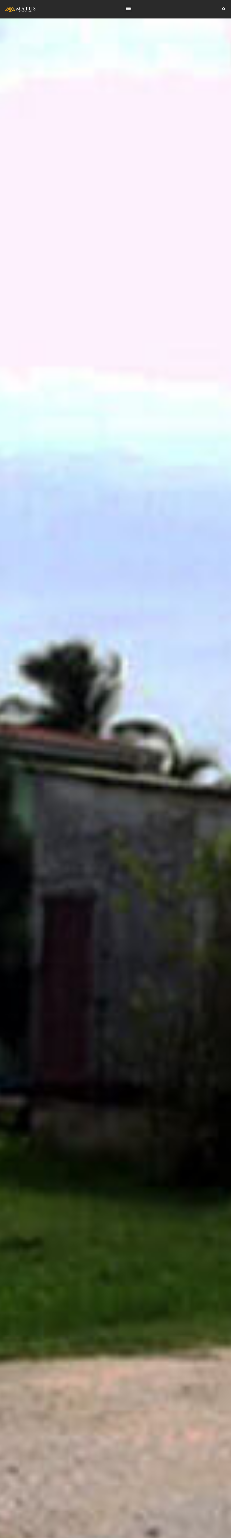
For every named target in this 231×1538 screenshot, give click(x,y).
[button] (128, 8)
